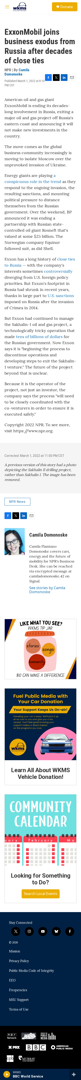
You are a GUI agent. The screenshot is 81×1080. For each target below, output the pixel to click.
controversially (58, 271)
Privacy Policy (19, 961)
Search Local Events (40, 893)
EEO (12, 980)
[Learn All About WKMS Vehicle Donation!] (40, 724)
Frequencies (18, 990)
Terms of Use (19, 1009)
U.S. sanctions (60, 295)
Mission (14, 951)
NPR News (17, 501)
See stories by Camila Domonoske (47, 589)
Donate (66, 7)
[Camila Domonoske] (14, 541)
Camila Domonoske (16, 72)
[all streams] (75, 1074)
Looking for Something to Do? (40, 879)
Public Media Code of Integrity (31, 971)
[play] (7, 1074)
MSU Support (19, 1000)
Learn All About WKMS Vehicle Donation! (40, 773)
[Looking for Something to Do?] (40, 830)
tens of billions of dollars (39, 336)
